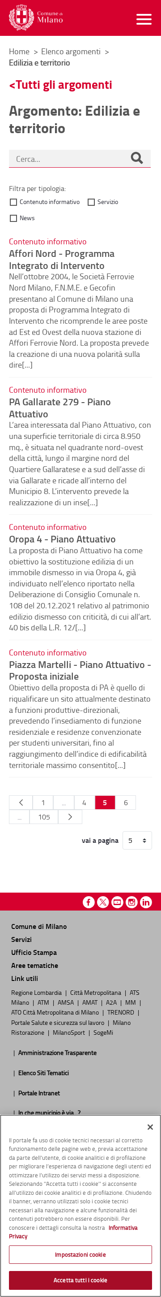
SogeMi (103, 1032)
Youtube (117, 902)
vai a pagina (100, 840)
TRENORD (121, 1011)
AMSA (66, 1002)
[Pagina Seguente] (70, 817)
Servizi (21, 939)
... (64, 802)
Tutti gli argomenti (64, 84)
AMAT (90, 1002)
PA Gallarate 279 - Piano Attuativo (60, 407)
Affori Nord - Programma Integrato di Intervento (61, 259)
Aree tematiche (34, 965)
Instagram (132, 902)
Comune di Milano (39, 926)
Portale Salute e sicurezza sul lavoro (58, 1022)
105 (44, 817)
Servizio (107, 201)
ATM (44, 1002)
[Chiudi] (150, 1127)
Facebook (89, 902)
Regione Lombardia (37, 992)
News (27, 217)
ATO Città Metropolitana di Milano (55, 1011)
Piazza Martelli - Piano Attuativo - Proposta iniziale (80, 670)
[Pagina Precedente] (21, 802)
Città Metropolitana (96, 992)
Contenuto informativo (50, 201)
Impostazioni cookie (80, 1254)
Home (19, 51)
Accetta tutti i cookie (80, 1280)
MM (131, 1002)
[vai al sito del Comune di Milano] (36, 17)
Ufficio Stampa (34, 952)
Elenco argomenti (71, 51)
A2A (112, 1002)
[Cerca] (137, 159)
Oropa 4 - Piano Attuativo (62, 538)
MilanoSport (69, 1032)
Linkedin (146, 902)
